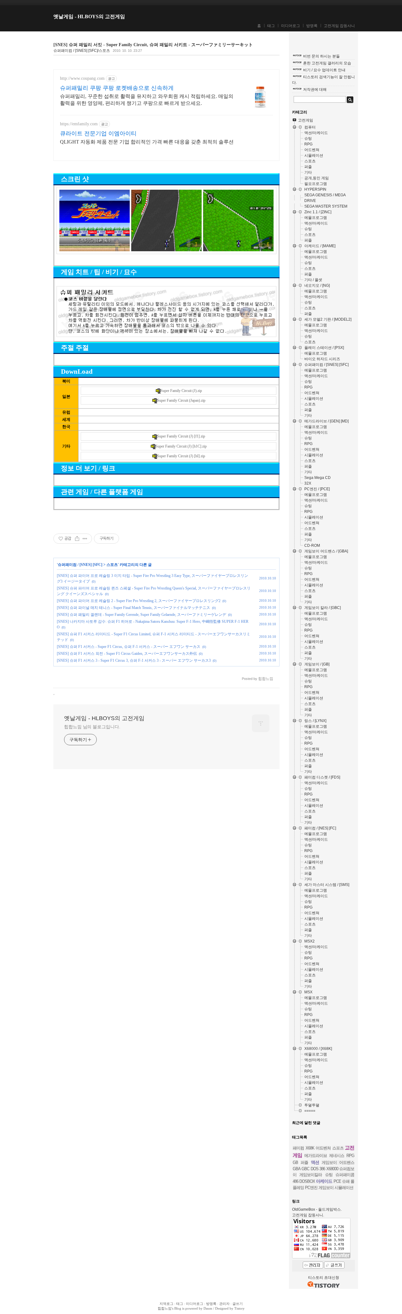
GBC (305, 1168)
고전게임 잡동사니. (308, 1215)
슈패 (346, 1181)
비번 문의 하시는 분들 (321, 56)
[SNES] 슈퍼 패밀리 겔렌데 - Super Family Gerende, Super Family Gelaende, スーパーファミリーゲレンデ (141, 614)
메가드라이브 (315, 1155)
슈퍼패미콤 (344, 1174)
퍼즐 (304, 1162)
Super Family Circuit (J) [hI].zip (181, 456)
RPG (350, 1155)
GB (295, 1162)
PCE (337, 1181)
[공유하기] (77, 538)
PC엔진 (311, 1187)
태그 (271, 26)
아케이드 (324, 1181)
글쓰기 (237, 1304)
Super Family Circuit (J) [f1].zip (181, 436)
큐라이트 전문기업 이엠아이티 (98, 133)
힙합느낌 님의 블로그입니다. (92, 726)
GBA (297, 1168)
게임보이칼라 (310, 1174)
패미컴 (298, 1148)
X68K (310, 1148)
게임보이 (326, 1187)
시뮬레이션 (343, 1187)
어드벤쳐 (323, 1148)
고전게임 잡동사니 (339, 26)
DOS (314, 1168)
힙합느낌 (164, 1308)
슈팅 (329, 1174)
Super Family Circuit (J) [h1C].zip (181, 446)
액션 (315, 1162)
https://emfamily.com (79, 124)
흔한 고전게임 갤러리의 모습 (327, 63)
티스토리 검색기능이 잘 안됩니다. (323, 80)
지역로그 (166, 1304)
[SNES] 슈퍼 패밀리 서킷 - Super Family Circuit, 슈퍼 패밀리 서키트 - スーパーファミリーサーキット (153, 44)
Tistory (239, 1308)
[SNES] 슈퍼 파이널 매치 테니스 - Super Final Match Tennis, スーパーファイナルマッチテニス (133, 607)
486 (295, 1181)
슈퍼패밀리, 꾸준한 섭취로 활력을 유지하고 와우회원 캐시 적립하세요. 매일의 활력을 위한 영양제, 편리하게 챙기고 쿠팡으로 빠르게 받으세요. (146, 100)
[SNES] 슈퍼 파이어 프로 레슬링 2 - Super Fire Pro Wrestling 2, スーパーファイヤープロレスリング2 (138, 601)
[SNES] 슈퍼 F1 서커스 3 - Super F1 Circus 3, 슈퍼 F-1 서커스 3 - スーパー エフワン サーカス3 (134, 660)
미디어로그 (290, 26)
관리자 (224, 1304)
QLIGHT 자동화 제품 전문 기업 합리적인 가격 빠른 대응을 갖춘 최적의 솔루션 (147, 141)
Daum (208, 1308)
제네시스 (336, 1155)
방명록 (312, 26)
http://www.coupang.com (82, 78)
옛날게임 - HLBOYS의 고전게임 (89, 16)
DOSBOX (307, 1181)
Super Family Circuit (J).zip (181, 390)
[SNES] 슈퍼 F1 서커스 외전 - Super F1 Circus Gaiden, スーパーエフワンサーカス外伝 (127, 653)
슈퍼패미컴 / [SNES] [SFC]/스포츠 (81, 50)
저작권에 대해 (315, 89)
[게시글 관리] (85, 538)
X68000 (332, 1168)
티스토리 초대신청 (323, 1277)
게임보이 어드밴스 (338, 1162)
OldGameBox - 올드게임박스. (317, 1209)
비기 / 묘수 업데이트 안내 (324, 70)
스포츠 (112, 564)
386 (322, 1168)
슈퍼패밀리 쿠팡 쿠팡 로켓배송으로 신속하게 (117, 88)
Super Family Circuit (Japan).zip (181, 400)
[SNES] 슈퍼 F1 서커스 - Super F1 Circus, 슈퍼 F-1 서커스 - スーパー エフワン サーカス (128, 646)
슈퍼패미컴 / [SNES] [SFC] (80, 564)
